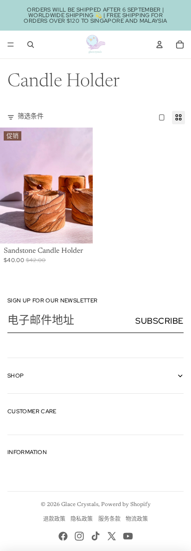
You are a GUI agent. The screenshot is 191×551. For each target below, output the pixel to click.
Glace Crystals (79, 504)
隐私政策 (81, 519)
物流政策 (137, 519)
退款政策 (54, 519)
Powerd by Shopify (126, 504)
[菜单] (10, 44)
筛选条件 (31, 117)
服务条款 (109, 519)
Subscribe (159, 320)
